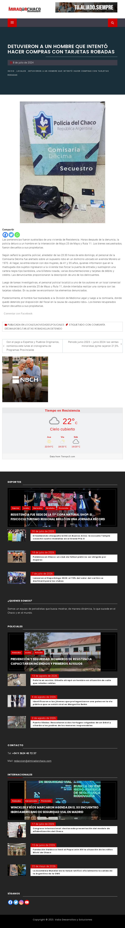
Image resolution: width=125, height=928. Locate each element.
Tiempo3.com (68, 456)
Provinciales (63, 508)
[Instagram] (21, 902)
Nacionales (37, 508)
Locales (30, 324)
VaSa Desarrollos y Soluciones (73, 919)
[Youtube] (26, 902)
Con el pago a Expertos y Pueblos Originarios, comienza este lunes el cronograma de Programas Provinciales (33, 346)
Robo (17, 328)
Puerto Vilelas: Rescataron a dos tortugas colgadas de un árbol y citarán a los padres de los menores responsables (72, 724)
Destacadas (16, 652)
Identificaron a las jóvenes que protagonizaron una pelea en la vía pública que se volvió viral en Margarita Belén (72, 703)
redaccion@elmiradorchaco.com (33, 760)
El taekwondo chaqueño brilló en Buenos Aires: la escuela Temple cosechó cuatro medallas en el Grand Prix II (71, 537)
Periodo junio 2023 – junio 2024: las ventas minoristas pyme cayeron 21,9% (93, 344)
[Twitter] (11, 234)
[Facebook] (5, 234)
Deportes (15, 508)
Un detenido (54, 328)
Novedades (43, 324)
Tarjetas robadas (34, 328)
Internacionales (31, 801)
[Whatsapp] (17, 234)
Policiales (57, 324)
